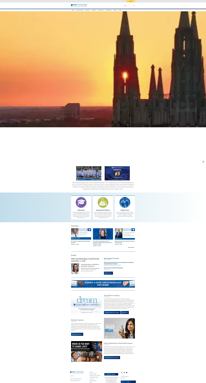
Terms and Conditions (124, 376)
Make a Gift (125, 312)
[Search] (134, 5)
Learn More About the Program (112, 357)
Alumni (120, 10)
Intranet (130, 1)
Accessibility (123, 377)
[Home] (79, 5)
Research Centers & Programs (95, 375)
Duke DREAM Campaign (94, 377)
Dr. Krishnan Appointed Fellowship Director (80, 242)
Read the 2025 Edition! (77, 334)
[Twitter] (122, 372)
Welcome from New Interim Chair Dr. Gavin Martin (125, 242)
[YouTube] (126, 372)
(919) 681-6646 (78, 378)
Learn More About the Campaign (112, 312)
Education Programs (93, 373)
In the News (92, 378)
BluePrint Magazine (93, 380)
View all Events (108, 273)
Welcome (91, 372)
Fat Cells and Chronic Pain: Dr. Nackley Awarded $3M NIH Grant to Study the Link (102, 243)
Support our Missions (111, 374)
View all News (131, 247)
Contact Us (72, 375)
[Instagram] (124, 372)
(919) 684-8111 (77, 380)
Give (128, 381)
